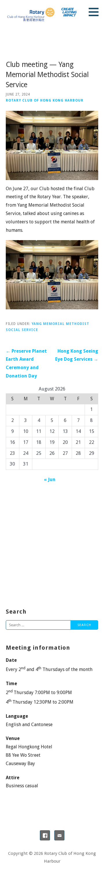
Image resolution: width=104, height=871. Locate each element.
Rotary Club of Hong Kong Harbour (44, 100)
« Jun (49, 479)
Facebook (45, 835)
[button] (95, 11)
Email (59, 835)
